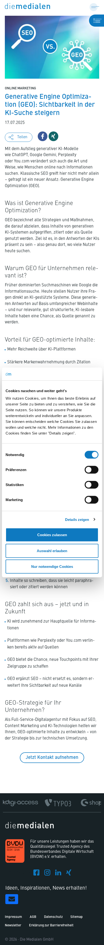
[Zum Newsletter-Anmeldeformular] (11, 899)
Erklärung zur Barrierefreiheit (51, 925)
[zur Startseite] (27, 6)
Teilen (22, 137)
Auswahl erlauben (52, 551)
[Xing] (69, 874)
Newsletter (13, 925)
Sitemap (76, 917)
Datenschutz (53, 917)
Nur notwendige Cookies (52, 566)
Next (98, 802)
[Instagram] (47, 874)
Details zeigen (77, 519)
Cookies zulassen (52, 535)
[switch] (91, 470)
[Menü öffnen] (94, 7)
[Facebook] (36, 874)
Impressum (13, 917)
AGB (33, 917)
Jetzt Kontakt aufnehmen (52, 757)
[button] (42, 136)
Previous (5, 802)
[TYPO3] (58, 802)
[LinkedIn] (58, 874)
